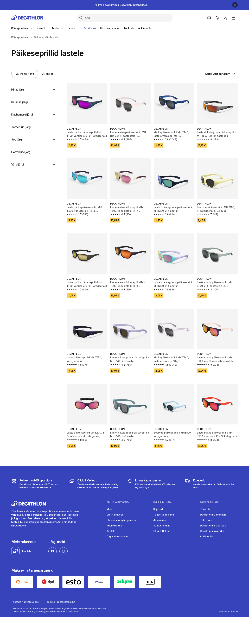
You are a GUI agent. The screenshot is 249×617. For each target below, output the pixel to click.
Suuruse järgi (19, 102)
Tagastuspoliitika (163, 514)
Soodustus (90, 28)
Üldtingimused (115, 514)
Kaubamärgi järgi (22, 114)
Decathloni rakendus (212, 531)
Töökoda (129, 28)
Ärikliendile (144, 28)
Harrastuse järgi (21, 152)
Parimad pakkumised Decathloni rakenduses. (121, 4)
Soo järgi (17, 139)
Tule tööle (206, 520)
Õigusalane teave (117, 536)
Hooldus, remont (110, 28)
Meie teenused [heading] (209, 502)
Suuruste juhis (161, 525)
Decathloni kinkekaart (213, 514)
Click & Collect (161, 531)
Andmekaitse (114, 525)
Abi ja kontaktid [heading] (118, 502)
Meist (110, 509)
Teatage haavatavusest (25, 601)
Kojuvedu (158, 509)
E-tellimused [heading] (162, 502)
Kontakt (111, 531)
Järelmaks (159, 520)
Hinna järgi (17, 89)
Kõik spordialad (20, 28)
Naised (41, 28)
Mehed (56, 28)
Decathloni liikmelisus (213, 525)
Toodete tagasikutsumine (60, 601)
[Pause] (235, 5)
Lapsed (72, 28)
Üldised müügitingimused (122, 520)
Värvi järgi (17, 164)
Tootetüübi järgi (21, 127)
